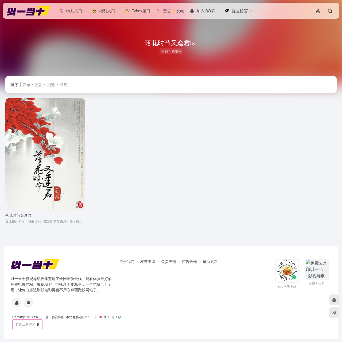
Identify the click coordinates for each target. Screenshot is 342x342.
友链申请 (147, 261)
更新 (38, 84)
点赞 (63, 84)
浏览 (51, 84)
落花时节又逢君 (18, 215)
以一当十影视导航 (51, 316)
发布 (26, 84)
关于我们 (126, 261)
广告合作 (189, 261)
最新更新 (210, 261)
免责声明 (168, 261)
